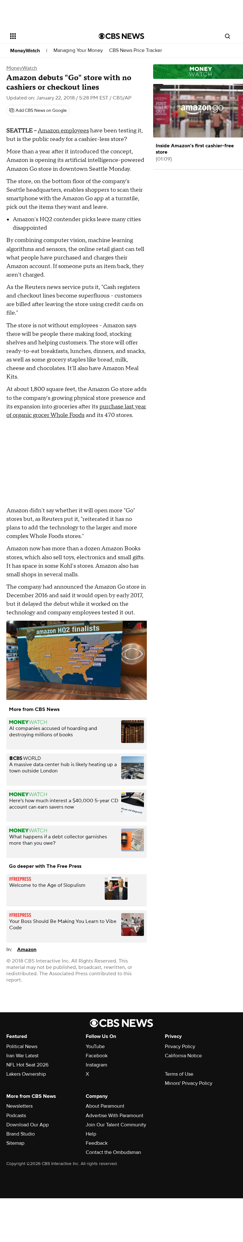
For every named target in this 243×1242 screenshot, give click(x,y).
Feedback (97, 1143)
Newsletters (19, 1106)
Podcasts (16, 1115)
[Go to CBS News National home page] (121, 36)
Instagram (96, 1064)
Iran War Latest (22, 1055)
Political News (21, 1046)
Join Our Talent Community (116, 1124)
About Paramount (105, 1106)
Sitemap (15, 1143)
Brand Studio (20, 1133)
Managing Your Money (78, 51)
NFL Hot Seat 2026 (27, 1064)
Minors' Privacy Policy (188, 1083)
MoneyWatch (25, 51)
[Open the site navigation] (47, 36)
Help (91, 1133)
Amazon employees (63, 130)
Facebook (97, 1055)
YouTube (95, 1046)
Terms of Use (179, 1074)
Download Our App (27, 1124)
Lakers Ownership (26, 1074)
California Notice (183, 1055)
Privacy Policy (180, 1046)
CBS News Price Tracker (135, 51)
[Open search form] (227, 36)
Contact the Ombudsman (113, 1152)
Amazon (26, 949)
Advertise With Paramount (114, 1115)
